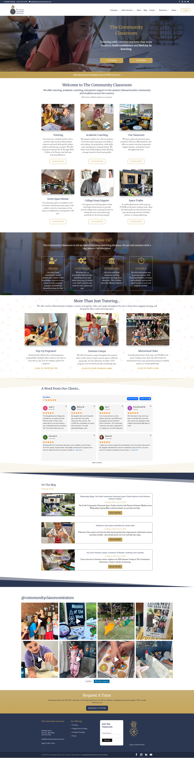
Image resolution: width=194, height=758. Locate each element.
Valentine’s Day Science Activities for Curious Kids (115, 525)
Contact (186, 10)
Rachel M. (108, 436)
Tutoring (113, 10)
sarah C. (52, 407)
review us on (144, 398)
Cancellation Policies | (89, 755)
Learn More (58, 161)
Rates (139, 10)
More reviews (97, 462)
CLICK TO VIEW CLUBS (147, 368)
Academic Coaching (78, 732)
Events (152, 10)
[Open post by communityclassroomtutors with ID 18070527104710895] (77, 621)
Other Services (126, 10)
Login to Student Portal (136, 745)
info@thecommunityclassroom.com (52, 739)
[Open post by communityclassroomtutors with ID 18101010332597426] (77, 659)
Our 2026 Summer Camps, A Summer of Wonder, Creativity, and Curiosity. (115, 553)
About (173, 10)
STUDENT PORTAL (9, 2)
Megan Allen (111, 502)
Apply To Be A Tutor (48, 743)
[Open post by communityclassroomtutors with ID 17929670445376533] (154, 659)
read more (115, 513)
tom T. (107, 407)
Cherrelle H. (53, 436)
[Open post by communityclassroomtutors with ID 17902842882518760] (39, 621)
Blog (145, 10)
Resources (163, 10)
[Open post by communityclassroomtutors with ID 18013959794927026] (116, 659)
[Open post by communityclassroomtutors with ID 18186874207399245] (154, 621)
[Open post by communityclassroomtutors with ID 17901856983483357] (39, 659)
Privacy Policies (102, 755)
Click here (116, 75)
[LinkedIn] (185, 2)
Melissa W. (80, 407)
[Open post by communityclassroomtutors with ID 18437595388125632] (116, 621)
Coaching (141, 60)
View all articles (47, 489)
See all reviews (132, 398)
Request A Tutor (97, 708)
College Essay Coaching (79, 729)
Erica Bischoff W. (139, 407)
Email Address (107, 733)
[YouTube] (188, 2)
